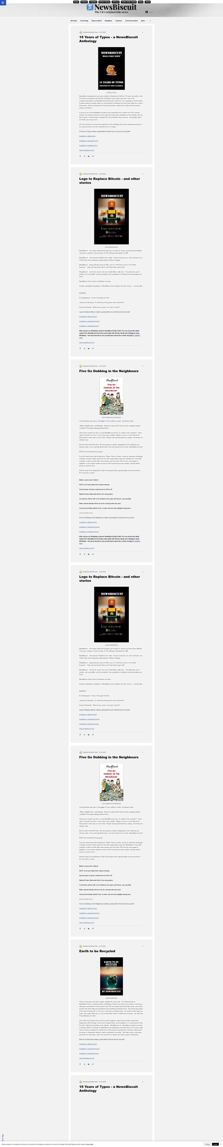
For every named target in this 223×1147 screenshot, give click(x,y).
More (143, 20)
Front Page (84, 20)
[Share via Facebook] (80, 156)
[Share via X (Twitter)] (84, 156)
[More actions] (143, 32)
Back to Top (3, 1139)
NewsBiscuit (115, 7)
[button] (150, 21)
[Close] (221, 1144)
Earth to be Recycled (97, 951)
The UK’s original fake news (111, 12)
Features (119, 20)
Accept (215, 1144)
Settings (207, 1144)
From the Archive (131, 20)
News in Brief (96, 20)
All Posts (74, 20)
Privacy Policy (89, 1144)
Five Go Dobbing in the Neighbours (109, 371)
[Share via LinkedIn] (88, 156)
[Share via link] (93, 156)
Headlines (108, 20)
